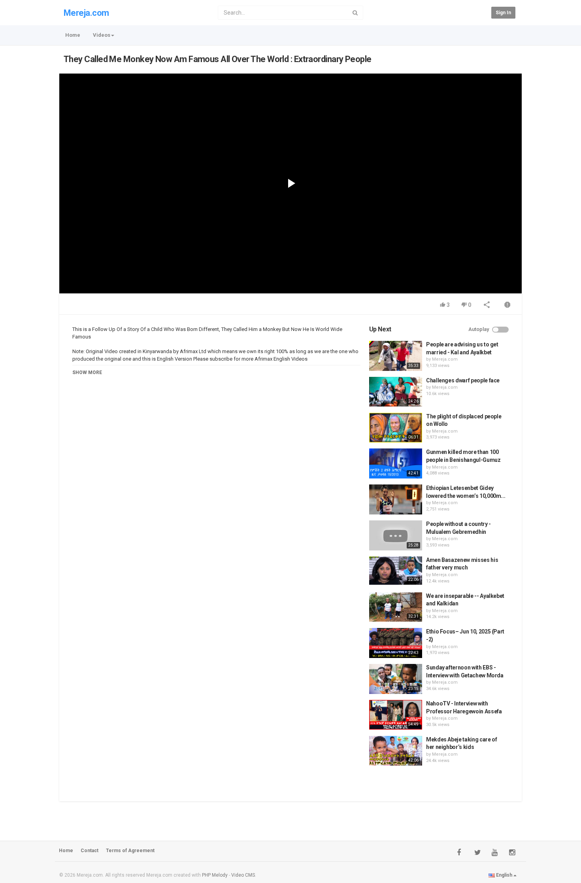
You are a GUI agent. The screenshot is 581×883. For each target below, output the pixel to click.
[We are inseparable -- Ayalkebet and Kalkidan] (395, 607)
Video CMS (243, 875)
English (504, 875)
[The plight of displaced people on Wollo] (395, 428)
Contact (89, 850)
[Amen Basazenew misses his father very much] (395, 570)
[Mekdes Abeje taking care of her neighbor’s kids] (395, 751)
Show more (87, 372)
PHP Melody (215, 875)
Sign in (503, 12)
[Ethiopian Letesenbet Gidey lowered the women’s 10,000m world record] (395, 499)
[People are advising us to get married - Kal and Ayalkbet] (395, 356)
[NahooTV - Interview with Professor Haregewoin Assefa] (395, 715)
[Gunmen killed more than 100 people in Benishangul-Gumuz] (395, 463)
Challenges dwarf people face (463, 380)
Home (72, 35)
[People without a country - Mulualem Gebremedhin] (395, 535)
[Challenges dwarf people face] (395, 392)
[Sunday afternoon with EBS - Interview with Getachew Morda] (395, 679)
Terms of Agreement (130, 850)
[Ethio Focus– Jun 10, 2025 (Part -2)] (395, 643)
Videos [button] (101, 35)
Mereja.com (86, 13)
